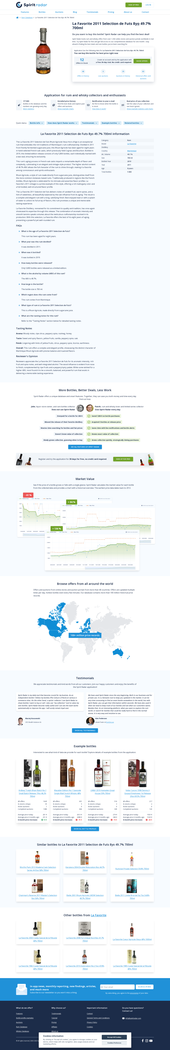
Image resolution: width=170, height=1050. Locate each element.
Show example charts (66, 109)
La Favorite (131, 144)
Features (25, 12)
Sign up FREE (133, 5)
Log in (148, 5)
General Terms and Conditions (98, 1018)
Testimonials (92, 12)
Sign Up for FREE (123, 459)
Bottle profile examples (25, 1018)
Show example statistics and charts (140, 109)
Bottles (42, 12)
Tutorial (54, 1018)
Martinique (131, 151)
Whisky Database (22, 1031)
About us (128, 12)
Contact (145, 12)
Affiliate (54, 1027)
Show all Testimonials (85, 730)
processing (134, 993)
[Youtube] (151, 1040)
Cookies (90, 1027)
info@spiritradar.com (133, 1018)
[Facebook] (143, 1040)
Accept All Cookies (114, 1037)
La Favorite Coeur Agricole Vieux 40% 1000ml (132, 939)
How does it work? (99, 109)
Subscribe (144, 987)
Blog (75, 12)
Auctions (59, 12)
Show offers (141, 61)
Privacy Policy (92, 1022)
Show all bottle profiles (85, 829)
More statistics (28, 109)
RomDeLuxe (110, 722)
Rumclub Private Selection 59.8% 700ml (132, 868)
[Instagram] (147, 1040)
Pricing (111, 12)
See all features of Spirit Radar (85, 447)
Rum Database (27, 17)
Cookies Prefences (114, 1043)
